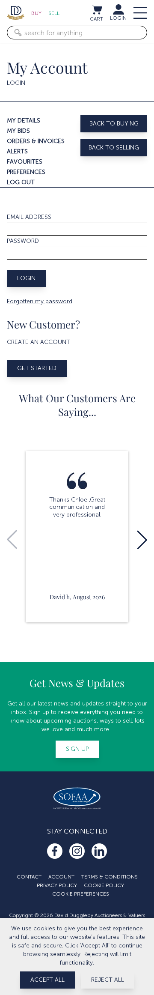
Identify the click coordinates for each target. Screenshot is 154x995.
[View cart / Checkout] (97, 9)
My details (23, 120)
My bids (18, 131)
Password (23, 241)
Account (61, 877)
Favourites (24, 161)
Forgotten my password (39, 301)
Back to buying (114, 123)
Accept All (47, 980)
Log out (21, 182)
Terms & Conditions (109, 877)
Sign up (77, 749)
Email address (29, 217)
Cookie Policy (104, 885)
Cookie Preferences (80, 894)
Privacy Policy (57, 885)
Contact (29, 877)
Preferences (26, 172)
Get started (36, 368)
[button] (142, 539)
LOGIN (118, 18)
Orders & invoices (36, 141)
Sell (53, 13)
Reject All (107, 980)
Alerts (17, 151)
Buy (36, 13)
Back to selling (114, 147)
